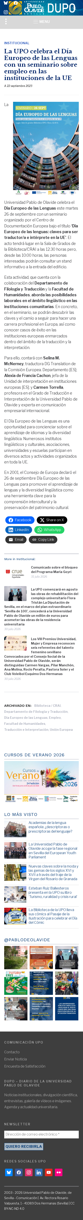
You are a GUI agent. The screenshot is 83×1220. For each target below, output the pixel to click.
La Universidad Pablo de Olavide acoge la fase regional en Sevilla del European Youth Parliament (53, 850)
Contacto (12, 1052)
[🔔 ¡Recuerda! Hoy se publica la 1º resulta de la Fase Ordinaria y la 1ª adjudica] (66, 983)
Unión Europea (61, 729)
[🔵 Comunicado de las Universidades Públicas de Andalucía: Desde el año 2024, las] (66, 1008)
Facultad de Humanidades (24, 723)
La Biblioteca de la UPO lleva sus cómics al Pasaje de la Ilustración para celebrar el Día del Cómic (53, 916)
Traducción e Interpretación (26, 729)
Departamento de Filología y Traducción (36, 711)
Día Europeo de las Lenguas (26, 717)
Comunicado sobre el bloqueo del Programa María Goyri (54, 569)
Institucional (16, 43)
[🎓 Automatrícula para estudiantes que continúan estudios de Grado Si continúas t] (41, 983)
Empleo (55, 717)
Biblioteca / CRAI (47, 705)
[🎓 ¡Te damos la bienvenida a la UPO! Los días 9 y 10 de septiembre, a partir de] (15, 983)
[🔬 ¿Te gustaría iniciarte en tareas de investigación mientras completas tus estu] (41, 1008)
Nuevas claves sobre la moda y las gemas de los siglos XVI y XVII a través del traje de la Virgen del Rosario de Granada (53, 872)
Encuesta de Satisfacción (24, 1066)
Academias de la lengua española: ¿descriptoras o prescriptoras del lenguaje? (50, 827)
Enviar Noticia (15, 1059)
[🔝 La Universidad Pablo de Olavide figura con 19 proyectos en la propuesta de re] (15, 1008)
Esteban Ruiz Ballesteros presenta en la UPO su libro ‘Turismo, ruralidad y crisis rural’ (53, 892)
